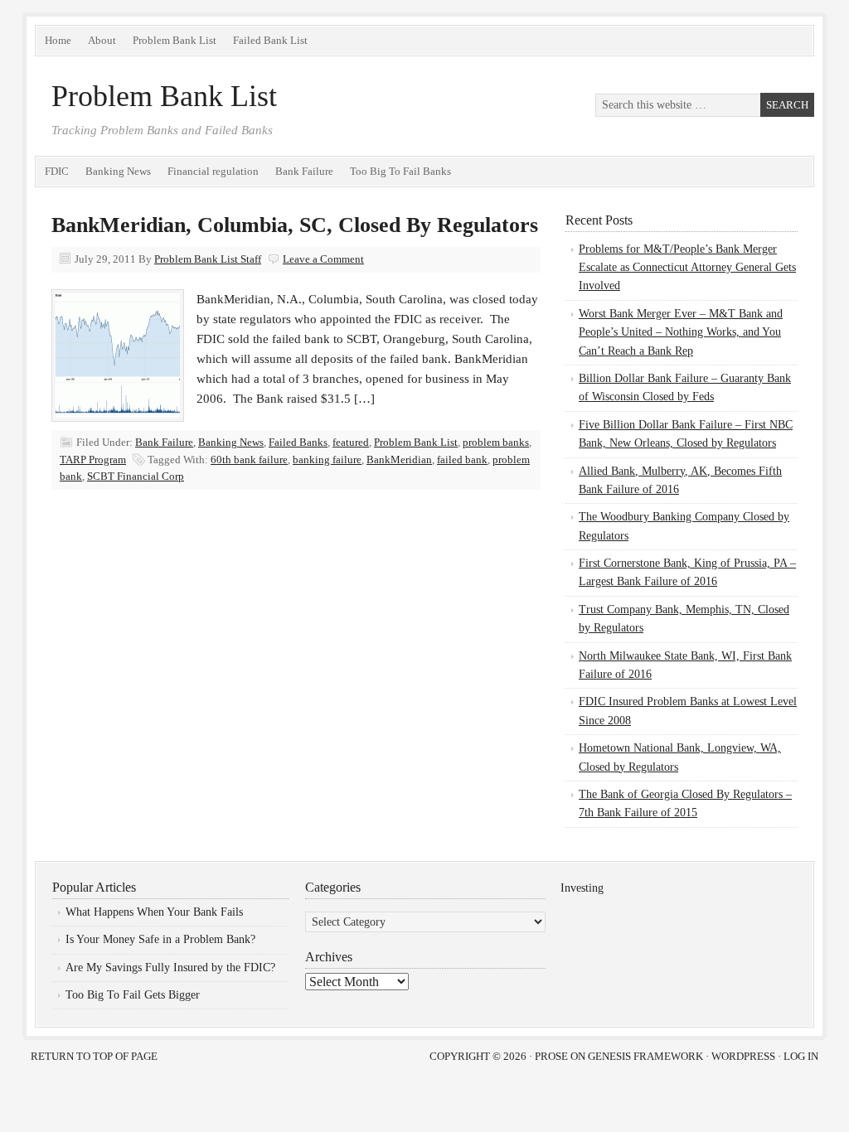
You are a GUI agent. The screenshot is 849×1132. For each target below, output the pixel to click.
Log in (801, 1056)
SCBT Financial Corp (135, 476)
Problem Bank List (174, 40)
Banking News (118, 171)
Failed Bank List (270, 40)
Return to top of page (94, 1056)
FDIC (57, 171)
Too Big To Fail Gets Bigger (132, 995)
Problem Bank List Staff (207, 259)
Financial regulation (213, 171)
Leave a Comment (323, 259)
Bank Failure (304, 171)
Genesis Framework (645, 1056)
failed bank (462, 459)
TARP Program (93, 459)
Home (58, 40)
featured (350, 442)
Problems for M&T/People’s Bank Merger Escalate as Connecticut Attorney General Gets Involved (687, 268)
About (102, 40)
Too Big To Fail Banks (400, 171)
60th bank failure (249, 459)
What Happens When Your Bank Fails (154, 912)
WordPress (743, 1056)
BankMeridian (399, 459)
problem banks (496, 442)
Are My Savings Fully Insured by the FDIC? (170, 967)
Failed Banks (298, 442)
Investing (582, 888)
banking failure (327, 459)
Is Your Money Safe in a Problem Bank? (160, 939)
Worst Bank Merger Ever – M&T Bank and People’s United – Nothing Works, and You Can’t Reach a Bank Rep (681, 332)
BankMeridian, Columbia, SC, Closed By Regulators (294, 225)
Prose (551, 1056)
